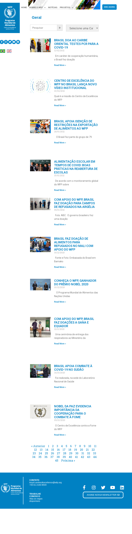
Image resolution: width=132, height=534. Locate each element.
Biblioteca (81, 7)
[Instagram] (6, 42)
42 (82, 457)
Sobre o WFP (36, 7)
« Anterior (38, 446)
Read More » (60, 65)
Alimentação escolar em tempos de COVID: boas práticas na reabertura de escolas (76, 167)
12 (35, 449)
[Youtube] (14, 42)
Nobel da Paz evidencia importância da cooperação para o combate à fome (72, 411)
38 (58, 457)
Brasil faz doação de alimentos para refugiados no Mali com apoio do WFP (73, 244)
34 (33, 457)
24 (40, 453)
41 (76, 457)
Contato (94, 7)
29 (70, 453)
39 (64, 457)
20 (81, 449)
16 (58, 449)
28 (64, 453)
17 (64, 449)
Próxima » (68, 460)
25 (46, 453)
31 (82, 453)
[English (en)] (9, 51)
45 (56, 460)
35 (39, 457)
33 (94, 453)
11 (95, 446)
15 (52, 449)
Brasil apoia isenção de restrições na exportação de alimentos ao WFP (76, 124)
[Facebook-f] (84, 487)
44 (95, 457)
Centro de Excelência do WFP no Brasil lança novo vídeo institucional (75, 84)
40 (70, 457)
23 (34, 453)
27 (58, 453)
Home (24, 7)
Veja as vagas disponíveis (35, 500)
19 (75, 449)
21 (87, 449)
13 (41, 449)
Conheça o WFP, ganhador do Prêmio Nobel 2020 (75, 282)
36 (45, 457)
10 (89, 446)
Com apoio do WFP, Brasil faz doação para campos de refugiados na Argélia (74, 203)
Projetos (65, 7)
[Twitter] (10, 42)
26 (52, 453)
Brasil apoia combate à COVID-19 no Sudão (73, 367)
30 (76, 453)
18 (69, 449)
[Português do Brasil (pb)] (2, 51)
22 (93, 449)
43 (88, 457)
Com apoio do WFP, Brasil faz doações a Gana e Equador (74, 322)
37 (52, 457)
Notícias (52, 7)
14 (46, 449)
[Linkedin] (18, 42)
